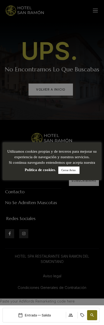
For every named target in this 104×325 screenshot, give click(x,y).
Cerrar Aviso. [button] (68, 170)
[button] (92, 315)
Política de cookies (40, 170)
